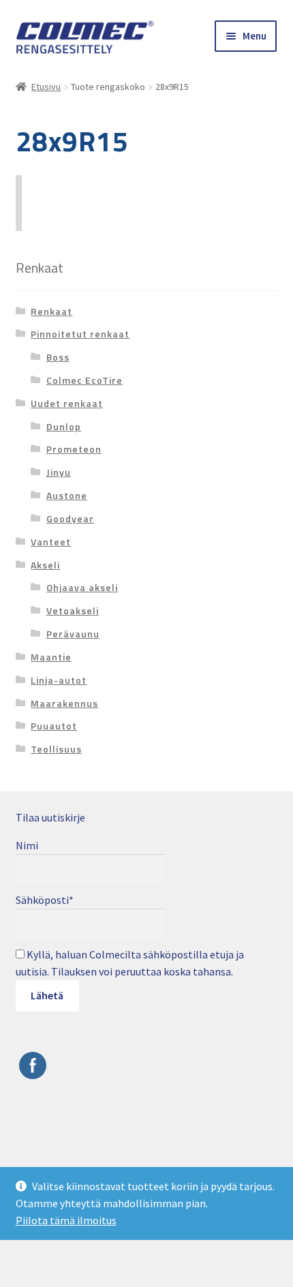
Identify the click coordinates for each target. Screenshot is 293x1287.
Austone (66, 495)
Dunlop (63, 426)
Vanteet (51, 541)
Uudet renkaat (67, 403)
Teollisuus (56, 749)
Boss (58, 357)
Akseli (45, 565)
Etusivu (46, 86)
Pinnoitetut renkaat (80, 334)
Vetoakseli (72, 610)
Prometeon (74, 449)
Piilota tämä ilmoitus (66, 1220)
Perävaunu (72, 633)
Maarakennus (64, 703)
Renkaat (51, 311)
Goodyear (70, 518)
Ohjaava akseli (82, 587)
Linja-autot (59, 680)
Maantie (51, 657)
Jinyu (58, 472)
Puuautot (54, 725)
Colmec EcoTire (84, 380)
